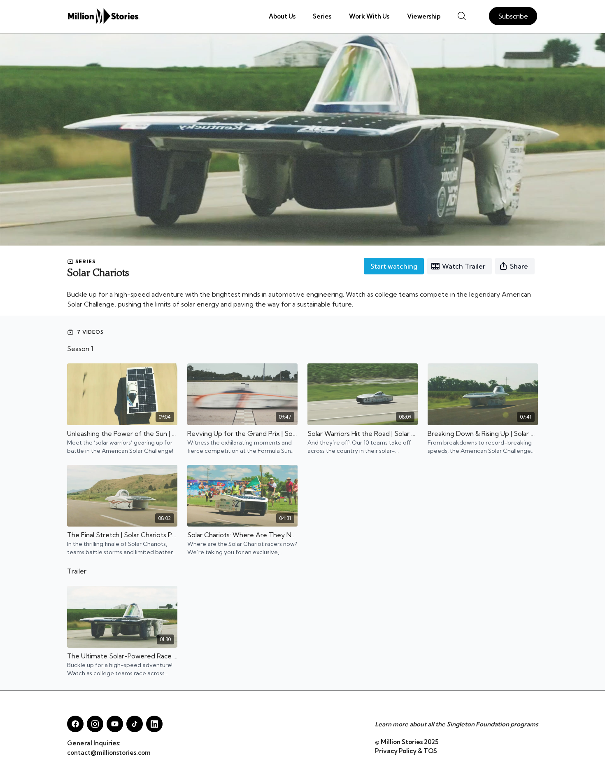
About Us (282, 16)
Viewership (423, 16)
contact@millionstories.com (109, 752)
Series (322, 16)
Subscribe (513, 16)
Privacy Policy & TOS (406, 751)
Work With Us (369, 16)
